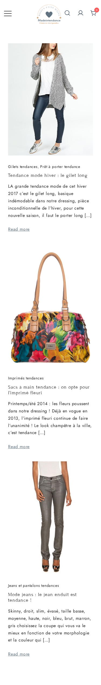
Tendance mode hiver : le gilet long (48, 175)
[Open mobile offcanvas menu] (8, 13)
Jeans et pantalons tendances (33, 585)
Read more (19, 229)
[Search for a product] (67, 13)
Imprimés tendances (26, 378)
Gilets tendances (23, 166)
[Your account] (80, 13)
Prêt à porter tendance (60, 166)
